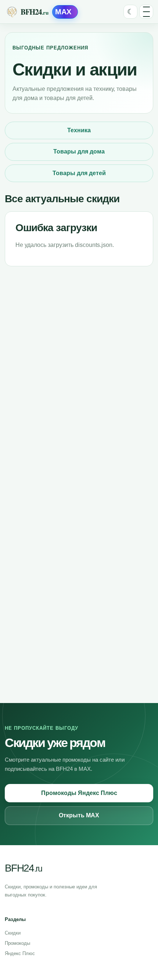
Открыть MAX (79, 815)
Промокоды (17, 943)
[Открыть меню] (146, 12)
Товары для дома (79, 151)
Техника (79, 130)
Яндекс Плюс (20, 953)
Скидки (13, 933)
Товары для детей (79, 173)
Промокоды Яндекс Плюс (79, 793)
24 (23, 868)
